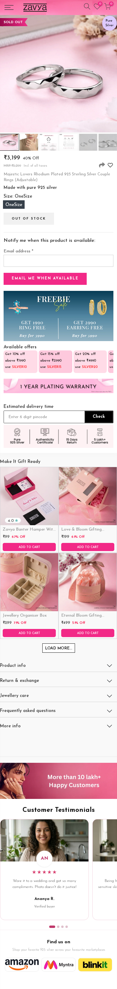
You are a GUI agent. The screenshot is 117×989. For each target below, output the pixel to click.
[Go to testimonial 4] (66, 927)
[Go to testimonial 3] (62, 927)
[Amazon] (22, 965)
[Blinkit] (95, 965)
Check (99, 416)
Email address (18, 251)
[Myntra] (58, 965)
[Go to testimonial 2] (58, 927)
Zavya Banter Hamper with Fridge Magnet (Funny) (29, 530)
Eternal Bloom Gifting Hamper (81, 616)
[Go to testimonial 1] (52, 927)
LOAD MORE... (58, 648)
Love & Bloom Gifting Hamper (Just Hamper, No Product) (86, 530)
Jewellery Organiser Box (25, 615)
